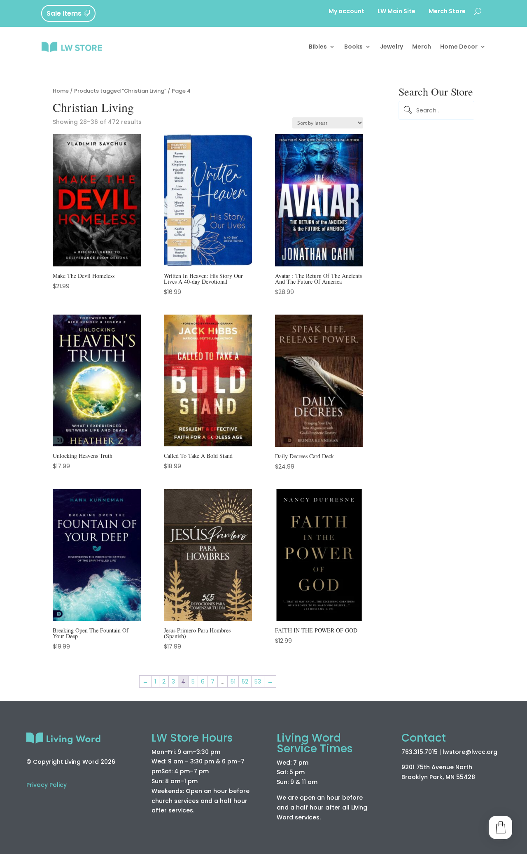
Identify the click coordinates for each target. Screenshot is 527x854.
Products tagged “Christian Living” (120, 91)
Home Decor (459, 46)
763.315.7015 (419, 752)
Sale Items (64, 13)
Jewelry (391, 46)
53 (257, 681)
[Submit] (406, 110)
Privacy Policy (46, 785)
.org (491, 752)
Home (61, 91)
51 (233, 681)
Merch (421, 46)
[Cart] (500, 827)
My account (346, 11)
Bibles (318, 46)
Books (353, 46)
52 (245, 681)
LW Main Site (396, 11)
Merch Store (447, 11)
